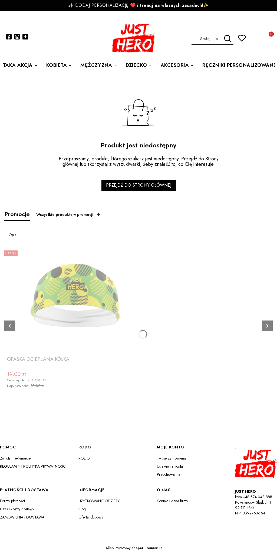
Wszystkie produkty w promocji (64, 214)
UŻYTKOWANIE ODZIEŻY (99, 501)
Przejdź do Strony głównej (138, 185)
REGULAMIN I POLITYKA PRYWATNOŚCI (33, 466)
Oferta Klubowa (90, 517)
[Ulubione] (242, 38)
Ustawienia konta (170, 466)
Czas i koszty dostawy (17, 509)
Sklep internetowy (132, 548)
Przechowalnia (168, 474)
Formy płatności (12, 501)
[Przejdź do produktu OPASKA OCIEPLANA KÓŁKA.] (74, 301)
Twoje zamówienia (172, 458)
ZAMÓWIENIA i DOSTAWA (22, 517)
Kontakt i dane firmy (172, 501)
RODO (84, 458)
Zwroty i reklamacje (15, 458)
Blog (82, 509)
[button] (227, 38)
